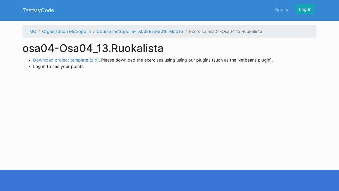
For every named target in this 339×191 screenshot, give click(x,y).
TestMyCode (38, 10)
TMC (31, 31)
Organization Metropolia (66, 31)
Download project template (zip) (66, 60)
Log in (305, 9)
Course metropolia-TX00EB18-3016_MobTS (140, 31)
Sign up (281, 9)
